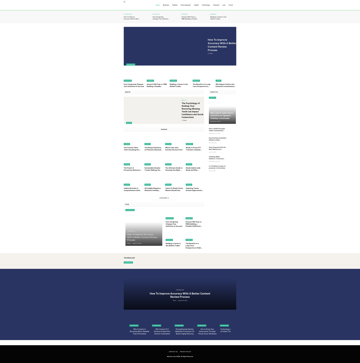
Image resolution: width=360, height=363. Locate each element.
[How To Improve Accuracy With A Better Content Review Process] (146, 16)
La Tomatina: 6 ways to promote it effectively (217, 167)
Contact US (173, 351)
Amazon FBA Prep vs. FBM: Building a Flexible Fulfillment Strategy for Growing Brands (190, 18)
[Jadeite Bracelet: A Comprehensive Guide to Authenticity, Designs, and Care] (133, 180)
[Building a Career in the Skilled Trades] (232, 16)
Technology (206, 5)
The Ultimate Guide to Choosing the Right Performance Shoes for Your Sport (174, 169)
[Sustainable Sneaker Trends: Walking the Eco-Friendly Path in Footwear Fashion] (153, 159)
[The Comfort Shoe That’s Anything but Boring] (133, 139)
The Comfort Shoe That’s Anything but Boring (131, 149)
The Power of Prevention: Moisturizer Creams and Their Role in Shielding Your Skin (133, 169)
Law (223, 5)
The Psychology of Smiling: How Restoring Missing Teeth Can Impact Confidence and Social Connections (192, 110)
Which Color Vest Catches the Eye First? (174, 149)
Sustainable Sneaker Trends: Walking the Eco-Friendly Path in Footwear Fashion (152, 169)
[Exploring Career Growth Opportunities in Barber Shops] (195, 180)
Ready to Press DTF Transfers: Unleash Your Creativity (193, 149)
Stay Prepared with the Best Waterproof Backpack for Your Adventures (217, 148)
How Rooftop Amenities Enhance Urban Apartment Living (217, 139)
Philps (211, 53)
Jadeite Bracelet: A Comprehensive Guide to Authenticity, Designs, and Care (132, 189)
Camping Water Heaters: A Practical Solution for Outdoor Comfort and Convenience (216, 158)
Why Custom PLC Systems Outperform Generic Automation (162, 331)
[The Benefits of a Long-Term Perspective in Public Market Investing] (203, 75)
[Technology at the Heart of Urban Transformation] (230, 320)
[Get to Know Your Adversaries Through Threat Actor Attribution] (207, 320)
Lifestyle (216, 5)
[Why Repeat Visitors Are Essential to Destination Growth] (226, 75)
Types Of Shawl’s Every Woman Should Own (174, 189)
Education (156, 14)
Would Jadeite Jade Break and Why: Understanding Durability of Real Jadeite (193, 169)
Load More (163, 198)
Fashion (175, 5)
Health (196, 5)
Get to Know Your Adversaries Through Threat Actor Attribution (207, 331)
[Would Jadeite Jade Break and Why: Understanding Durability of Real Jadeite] (195, 159)
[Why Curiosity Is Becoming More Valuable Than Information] (139, 320)
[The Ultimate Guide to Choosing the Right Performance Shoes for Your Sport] (174, 159)
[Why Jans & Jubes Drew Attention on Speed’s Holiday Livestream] (222, 110)
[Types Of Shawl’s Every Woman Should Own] (174, 180)
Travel (230, 5)
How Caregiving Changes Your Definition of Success (161, 18)
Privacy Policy (185, 351)
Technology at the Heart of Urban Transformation (230, 330)
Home (158, 5)
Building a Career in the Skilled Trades (218, 18)
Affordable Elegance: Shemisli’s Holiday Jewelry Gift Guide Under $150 (152, 189)
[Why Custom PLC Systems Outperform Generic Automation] (162, 320)
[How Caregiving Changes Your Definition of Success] (174, 16)
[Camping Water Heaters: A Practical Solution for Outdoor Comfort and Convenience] (232, 159)
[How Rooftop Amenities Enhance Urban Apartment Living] (232, 140)
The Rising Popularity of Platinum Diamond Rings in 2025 (152, 149)
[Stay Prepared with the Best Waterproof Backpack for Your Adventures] (232, 150)
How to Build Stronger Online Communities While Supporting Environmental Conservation (217, 130)
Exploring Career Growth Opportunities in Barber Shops (194, 189)
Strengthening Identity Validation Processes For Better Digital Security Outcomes (184, 331)
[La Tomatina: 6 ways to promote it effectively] (232, 169)
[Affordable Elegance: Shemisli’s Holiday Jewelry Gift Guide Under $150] (153, 180)
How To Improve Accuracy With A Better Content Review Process (132, 18)
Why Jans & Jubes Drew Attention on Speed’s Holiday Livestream (221, 115)
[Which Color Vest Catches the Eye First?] (174, 139)
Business (166, 5)
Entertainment (186, 5)
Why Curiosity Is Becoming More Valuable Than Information (139, 331)
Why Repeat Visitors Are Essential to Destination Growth (225, 85)
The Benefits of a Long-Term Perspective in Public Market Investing (202, 85)
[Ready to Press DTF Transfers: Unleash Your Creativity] (195, 139)
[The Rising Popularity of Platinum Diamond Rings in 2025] (153, 139)
